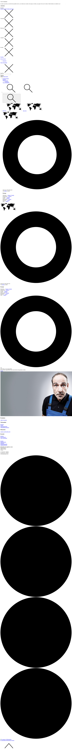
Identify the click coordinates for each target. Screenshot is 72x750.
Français (7, 198)
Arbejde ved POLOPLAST (5, 431)
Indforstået (2, 5)
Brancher (2, 424)
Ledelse (1, 425)
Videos (8, 8)
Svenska (8, 197)
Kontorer (4, 79)
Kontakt (4, 78)
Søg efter (2, 73)
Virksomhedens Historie (4, 427)
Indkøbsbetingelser (3, 445)
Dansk (8, 200)
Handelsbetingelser (3, 444)
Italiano (7, 201)
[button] (11, 92)
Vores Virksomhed (3, 62)
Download (12, 8)
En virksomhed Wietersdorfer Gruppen (7, 740)
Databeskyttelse (3, 442)
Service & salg (3, 58)
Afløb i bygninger (3, 420)
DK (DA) (4, 110)
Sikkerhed (2, 443)
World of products (3, 8)
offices (3, 284)
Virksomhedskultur (3, 426)
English (12, 195)
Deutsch (9, 195)
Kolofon (1, 441)
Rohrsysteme (5, 76)
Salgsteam (4, 60)
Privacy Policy (63, 3)
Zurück (1, 370)
